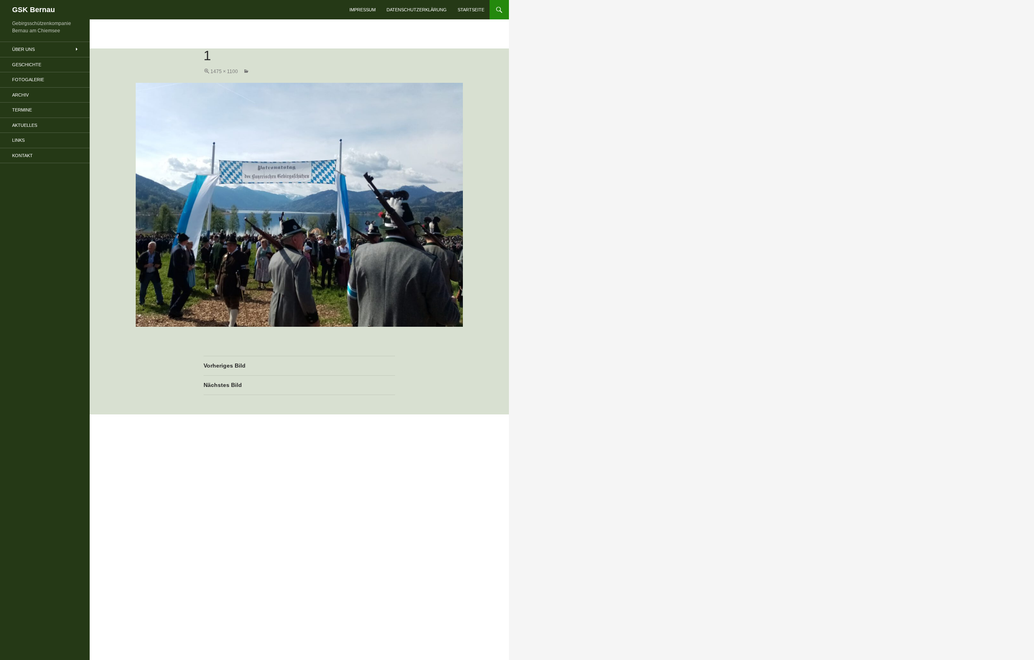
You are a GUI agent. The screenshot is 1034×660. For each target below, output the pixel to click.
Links (18, 140)
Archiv (20, 94)
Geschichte (26, 64)
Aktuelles (24, 125)
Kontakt (22, 155)
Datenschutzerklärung (417, 9)
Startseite (471, 9)
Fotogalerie (28, 79)
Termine (22, 109)
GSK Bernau (33, 10)
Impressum (362, 9)
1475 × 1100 (224, 71)
